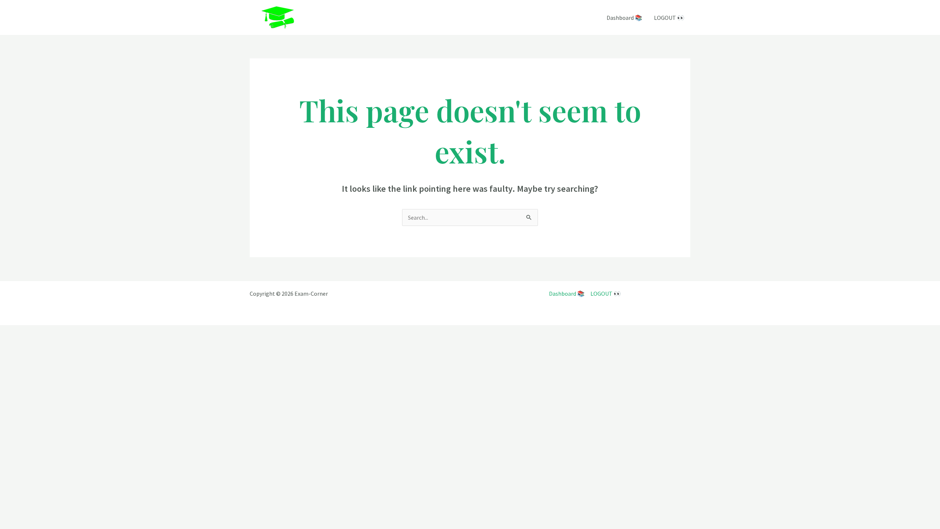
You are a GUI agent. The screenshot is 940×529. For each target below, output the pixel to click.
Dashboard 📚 (624, 17)
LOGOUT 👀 (669, 17)
